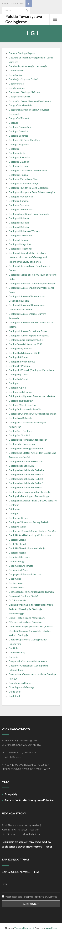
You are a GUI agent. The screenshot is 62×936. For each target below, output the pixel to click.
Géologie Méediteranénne (23, 405)
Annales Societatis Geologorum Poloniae (29, 799)
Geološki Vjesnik (17, 552)
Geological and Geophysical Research (29, 213)
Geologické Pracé (18, 357)
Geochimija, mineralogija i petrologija (28, 66)
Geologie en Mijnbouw (21, 400)
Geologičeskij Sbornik (20, 348)
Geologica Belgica (18, 166)
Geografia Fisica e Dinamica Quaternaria (30, 100)
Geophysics (15, 578)
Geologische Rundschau (22, 443)
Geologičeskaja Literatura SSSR (25, 344)
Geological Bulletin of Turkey (24, 231)
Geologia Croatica (18, 131)
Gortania (13, 656)
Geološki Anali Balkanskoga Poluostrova (30, 535)
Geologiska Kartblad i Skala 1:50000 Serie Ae (33, 500)
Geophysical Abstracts (21, 565)
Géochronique (16, 70)
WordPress (51, 928)
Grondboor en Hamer (20, 682)
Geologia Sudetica (18, 135)
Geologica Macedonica (21, 196)
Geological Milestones (21, 248)
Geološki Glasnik (17, 539)
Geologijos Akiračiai (19, 435)
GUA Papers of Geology (21, 687)
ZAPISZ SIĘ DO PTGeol (15, 859)
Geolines (13, 122)
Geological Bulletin (19, 218)
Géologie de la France (20, 391)
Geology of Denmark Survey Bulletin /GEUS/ (32, 530)
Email (4, 883)
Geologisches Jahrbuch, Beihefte (26, 470)
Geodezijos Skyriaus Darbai (23, 79)
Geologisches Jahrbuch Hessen (26, 461)
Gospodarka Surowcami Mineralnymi (28, 661)
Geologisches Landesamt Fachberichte (29, 491)
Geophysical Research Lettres (25, 574)
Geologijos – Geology (20, 431)
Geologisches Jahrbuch (21, 465)
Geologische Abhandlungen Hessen (28, 439)
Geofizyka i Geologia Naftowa (24, 92)
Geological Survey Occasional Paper (28, 331)
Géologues (14, 509)
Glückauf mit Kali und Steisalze (25, 622)
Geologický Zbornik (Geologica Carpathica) (31, 370)
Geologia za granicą (19, 144)
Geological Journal (18, 239)
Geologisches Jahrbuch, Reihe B (26, 478)
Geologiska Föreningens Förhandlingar (29, 496)
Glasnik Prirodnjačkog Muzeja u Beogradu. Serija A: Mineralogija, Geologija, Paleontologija (31, 609)
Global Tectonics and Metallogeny (27, 617)
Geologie (13, 383)
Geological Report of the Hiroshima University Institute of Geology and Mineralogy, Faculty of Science (28, 257)
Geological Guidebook (20, 235)
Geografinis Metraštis (20, 105)
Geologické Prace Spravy (22, 361)
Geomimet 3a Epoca (19, 556)
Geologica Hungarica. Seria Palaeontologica (32, 192)
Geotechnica (16, 582)
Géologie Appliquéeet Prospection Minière (32, 396)
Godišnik (13, 648)
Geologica (14, 148)
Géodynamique (17, 87)
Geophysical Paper (19, 570)
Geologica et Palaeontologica (24, 183)
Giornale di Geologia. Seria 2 (24, 596)
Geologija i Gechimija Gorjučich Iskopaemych (32, 413)
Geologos (14, 504)
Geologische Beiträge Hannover (26, 448)
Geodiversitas (16, 83)
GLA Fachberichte (18, 600)
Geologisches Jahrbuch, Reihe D (26, 487)
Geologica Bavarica (19, 161)
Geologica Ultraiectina (21, 209)
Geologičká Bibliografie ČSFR (24, 352)
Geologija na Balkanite (20, 417)
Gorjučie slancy (17, 652)
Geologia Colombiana (20, 127)
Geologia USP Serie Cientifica (24, 139)
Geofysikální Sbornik (19, 96)
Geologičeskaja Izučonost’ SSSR (26, 339)
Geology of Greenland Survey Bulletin (29, 522)
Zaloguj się (10, 794)
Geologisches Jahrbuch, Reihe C (26, 483)
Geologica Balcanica (19, 157)
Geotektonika (16, 587)
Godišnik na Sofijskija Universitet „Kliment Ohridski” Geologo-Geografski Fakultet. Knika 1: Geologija (31, 630)
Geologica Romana (19, 200)
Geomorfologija (17, 561)
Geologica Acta (17, 153)
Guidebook (14, 695)
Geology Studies (18, 526)
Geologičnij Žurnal (18, 374)
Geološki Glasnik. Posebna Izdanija (27, 548)
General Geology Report (22, 53)
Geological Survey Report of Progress (29, 335)
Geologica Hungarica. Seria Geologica (29, 187)
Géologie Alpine (17, 387)
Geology (13, 513)
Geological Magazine (20, 244)
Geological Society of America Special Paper (32, 283)
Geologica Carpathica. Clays (24, 179)
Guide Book (15, 691)
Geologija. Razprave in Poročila (25, 409)
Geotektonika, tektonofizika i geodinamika (31, 591)
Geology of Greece (19, 517)
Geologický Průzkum (19, 365)
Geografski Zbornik (19, 118)
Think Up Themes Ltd (24, 928)
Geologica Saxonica (19, 205)
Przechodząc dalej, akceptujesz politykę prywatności (30, 896)
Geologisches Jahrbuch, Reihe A (26, 474)
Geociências (15, 74)
